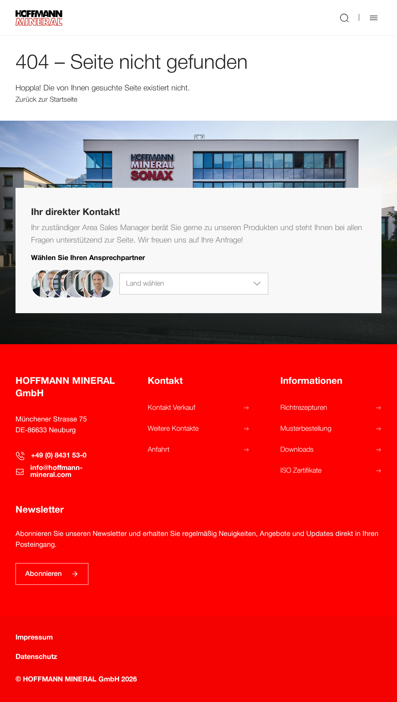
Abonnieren (43, 574)
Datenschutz (36, 657)
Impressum (34, 637)
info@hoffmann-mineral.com (56, 471)
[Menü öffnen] (373, 18)
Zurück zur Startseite (46, 100)
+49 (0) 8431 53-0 (58, 455)
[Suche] (344, 17)
